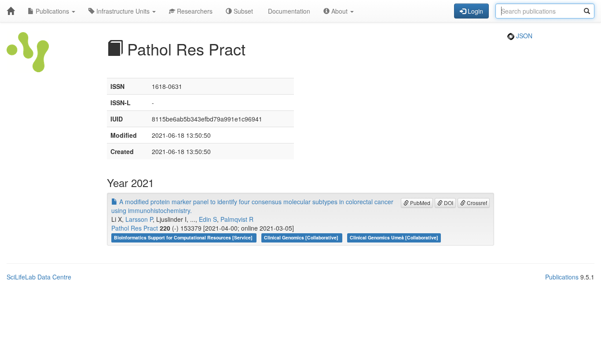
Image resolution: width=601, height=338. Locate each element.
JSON (523, 35)
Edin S (208, 219)
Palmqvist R (236, 219)
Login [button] (474, 11)
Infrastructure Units (123, 11)
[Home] (10, 11)
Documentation (288, 11)
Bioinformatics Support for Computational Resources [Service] (184, 237)
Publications (52, 11)
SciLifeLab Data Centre (39, 276)
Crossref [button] (476, 202)
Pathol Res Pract (134, 228)
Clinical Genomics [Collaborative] (302, 237)
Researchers (194, 11)
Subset (242, 11)
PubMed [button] (419, 202)
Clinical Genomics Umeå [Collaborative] (394, 237)
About (339, 11)
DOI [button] (448, 202)
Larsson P (139, 219)
